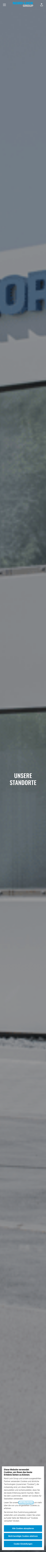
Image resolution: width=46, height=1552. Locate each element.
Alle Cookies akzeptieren (23, 1528)
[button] (41, 4)
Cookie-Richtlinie (26, 1502)
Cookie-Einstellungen (23, 1544)
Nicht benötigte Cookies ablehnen (23, 1536)
